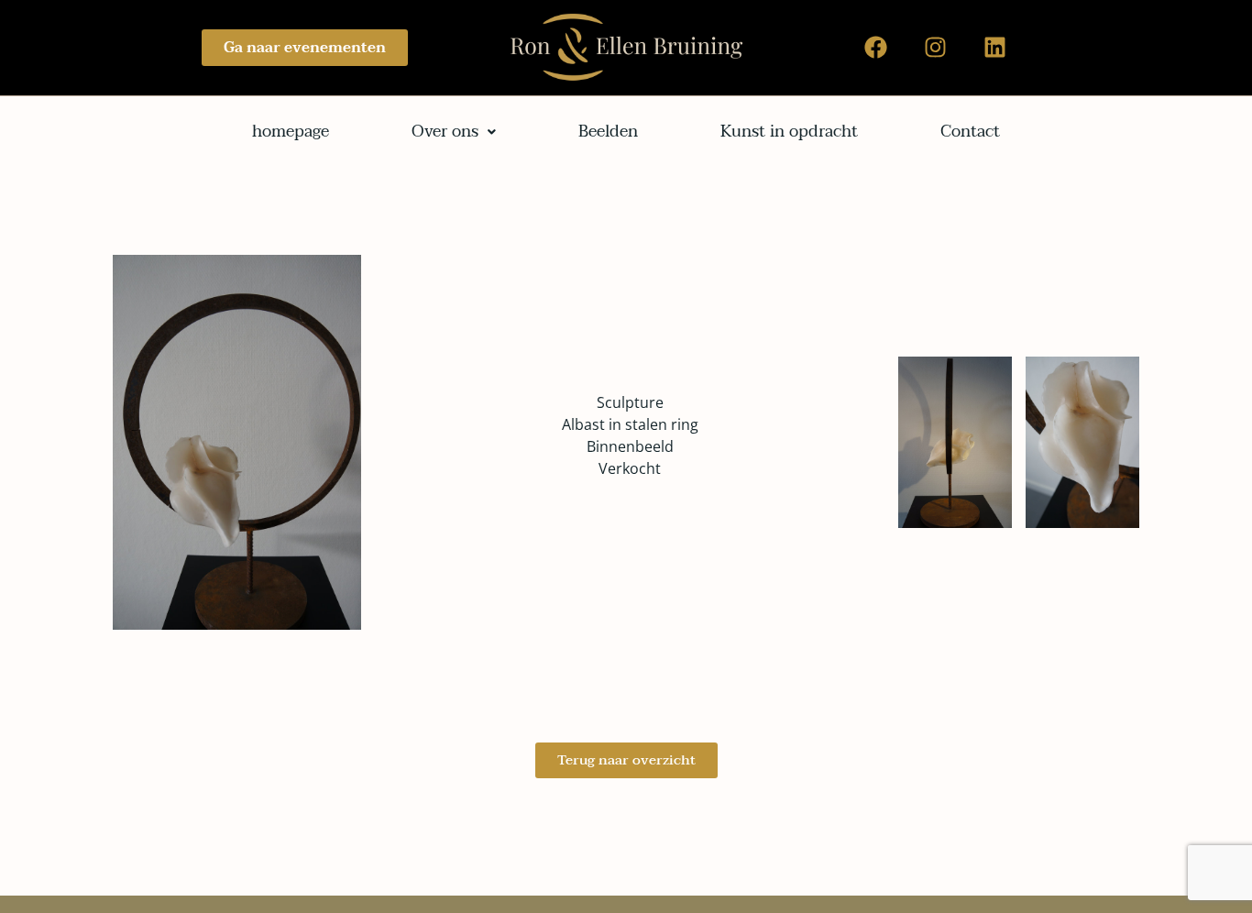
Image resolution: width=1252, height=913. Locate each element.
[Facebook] (876, 48)
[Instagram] (936, 48)
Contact (970, 131)
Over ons (445, 131)
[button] (454, 132)
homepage (290, 131)
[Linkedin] (995, 48)
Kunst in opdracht (789, 131)
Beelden (608, 131)
